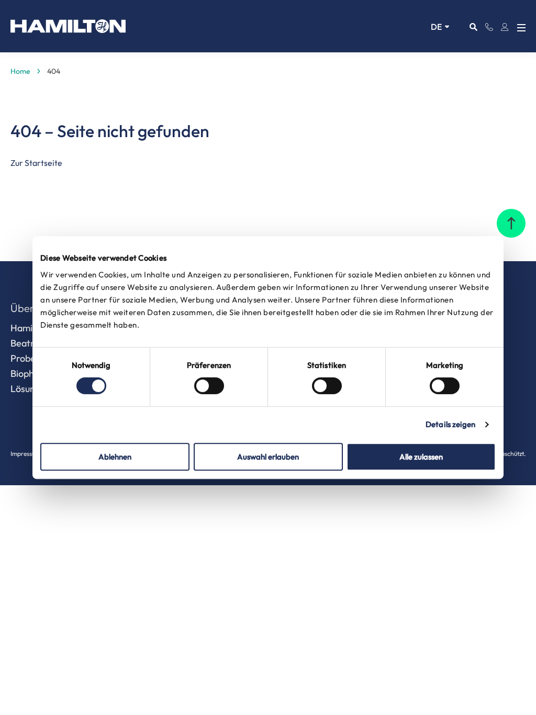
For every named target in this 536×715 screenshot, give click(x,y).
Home (20, 71)
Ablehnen (114, 457)
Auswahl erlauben (268, 457)
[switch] (209, 385)
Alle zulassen (421, 457)
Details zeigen (450, 424)
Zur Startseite (36, 163)
